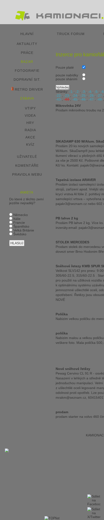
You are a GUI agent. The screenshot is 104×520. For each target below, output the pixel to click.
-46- (83, 99)
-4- (90, 92)
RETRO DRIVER (28, 89)
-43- (59, 99)
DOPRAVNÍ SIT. (27, 79)
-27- (100, 95)
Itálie (16, 219)
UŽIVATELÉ (27, 157)
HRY (30, 123)
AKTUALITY (27, 44)
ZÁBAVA (27, 98)
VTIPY (30, 108)
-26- (92, 95)
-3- (84, 92)
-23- (67, 95)
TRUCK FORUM (71, 34)
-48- (100, 99)
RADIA (30, 130)
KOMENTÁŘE (27, 165)
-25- (83, 95)
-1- (71, 92)
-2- (77, 92)
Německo (20, 215)
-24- (75, 95)
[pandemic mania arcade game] (7, 451)
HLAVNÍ (27, 34)
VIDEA (30, 115)
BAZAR (27, 62)
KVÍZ (30, 144)
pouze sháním (66, 79)
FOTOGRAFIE (27, 70)
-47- (92, 99)
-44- (67, 99)
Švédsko (19, 234)
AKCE (30, 137)
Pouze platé (65, 67)
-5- (96, 92)
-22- (59, 95)
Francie (18, 222)
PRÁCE (27, 53)
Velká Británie (23, 230)
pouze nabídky (67, 75)
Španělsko (20, 226)
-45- (75, 99)
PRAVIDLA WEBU (27, 174)
